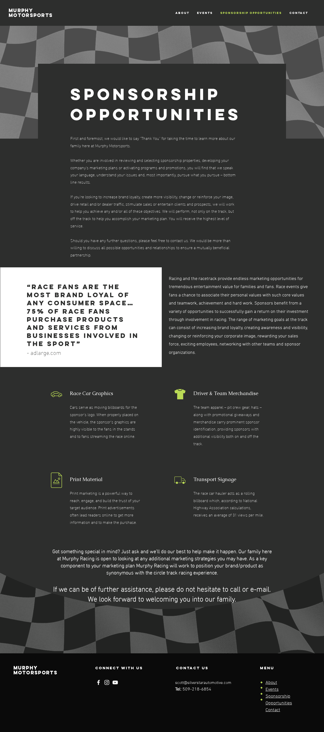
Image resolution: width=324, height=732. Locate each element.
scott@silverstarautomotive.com (203, 682)
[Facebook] (98, 682)
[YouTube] (115, 682)
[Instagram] (107, 682)
